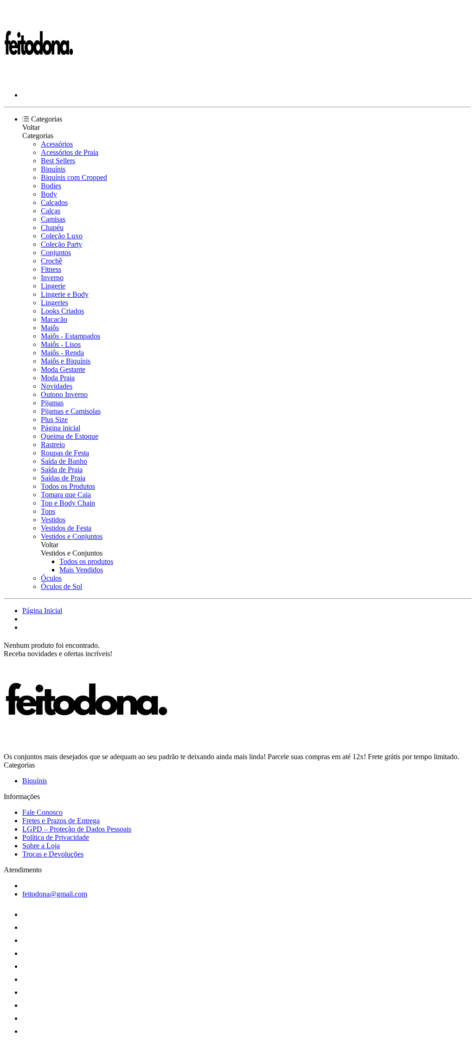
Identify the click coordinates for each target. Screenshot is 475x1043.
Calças (50, 211)
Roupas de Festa (65, 453)
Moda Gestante (63, 369)
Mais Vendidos (81, 570)
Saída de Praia (62, 470)
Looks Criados (62, 311)
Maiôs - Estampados (70, 336)
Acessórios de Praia (69, 152)
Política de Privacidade (55, 837)
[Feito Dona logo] (38, 79)
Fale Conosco (42, 812)
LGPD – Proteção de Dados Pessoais (76, 829)
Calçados (54, 202)
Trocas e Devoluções (52, 854)
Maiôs (50, 328)
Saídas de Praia (63, 478)
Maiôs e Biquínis (65, 361)
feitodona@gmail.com (54, 894)
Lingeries (54, 303)
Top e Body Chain (68, 503)
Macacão (54, 319)
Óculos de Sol (61, 586)
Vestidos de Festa (66, 528)
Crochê (51, 261)
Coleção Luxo (62, 236)
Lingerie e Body (65, 294)
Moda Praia (58, 378)
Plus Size (54, 419)
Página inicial (60, 428)
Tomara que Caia (66, 495)
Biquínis (53, 169)
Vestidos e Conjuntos (72, 536)
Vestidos (53, 520)
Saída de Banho (64, 461)
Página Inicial (42, 610)
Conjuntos (56, 252)
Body (49, 194)
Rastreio (53, 444)
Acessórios (57, 144)
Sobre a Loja (41, 846)
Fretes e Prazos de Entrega (61, 821)
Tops (48, 511)
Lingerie (53, 286)
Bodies (51, 186)
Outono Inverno (64, 394)
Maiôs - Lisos (61, 344)
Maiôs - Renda (62, 353)
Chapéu (52, 227)
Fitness (51, 269)
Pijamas (52, 403)
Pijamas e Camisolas (71, 411)
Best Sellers (58, 161)
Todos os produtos (86, 561)
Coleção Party (61, 244)
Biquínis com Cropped (74, 177)
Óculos (51, 578)
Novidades (56, 386)
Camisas (53, 219)
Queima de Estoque (69, 436)
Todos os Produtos (68, 486)
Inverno (52, 278)
